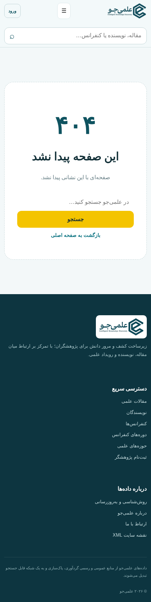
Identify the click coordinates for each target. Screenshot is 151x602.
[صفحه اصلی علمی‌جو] (127, 11)
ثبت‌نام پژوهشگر (131, 457)
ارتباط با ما (136, 523)
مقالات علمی (134, 401)
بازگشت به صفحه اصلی (75, 235)
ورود (12, 10)
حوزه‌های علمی (132, 445)
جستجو (75, 219)
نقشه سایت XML (130, 535)
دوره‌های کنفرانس (129, 434)
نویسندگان (136, 412)
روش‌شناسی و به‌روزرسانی (121, 501)
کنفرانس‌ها (136, 423)
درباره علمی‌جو (132, 513)
